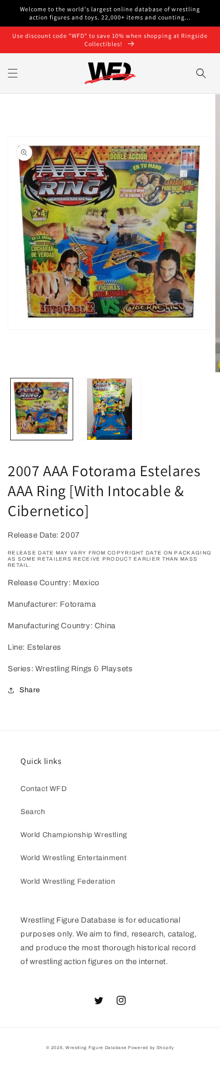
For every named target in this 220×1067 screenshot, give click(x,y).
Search (33, 812)
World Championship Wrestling (73, 835)
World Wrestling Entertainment (73, 858)
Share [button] (29, 690)
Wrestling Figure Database (96, 1047)
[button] (13, 73)
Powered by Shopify (151, 1047)
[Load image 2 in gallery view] (109, 409)
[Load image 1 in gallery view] (41, 409)
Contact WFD (43, 789)
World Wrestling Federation (68, 881)
